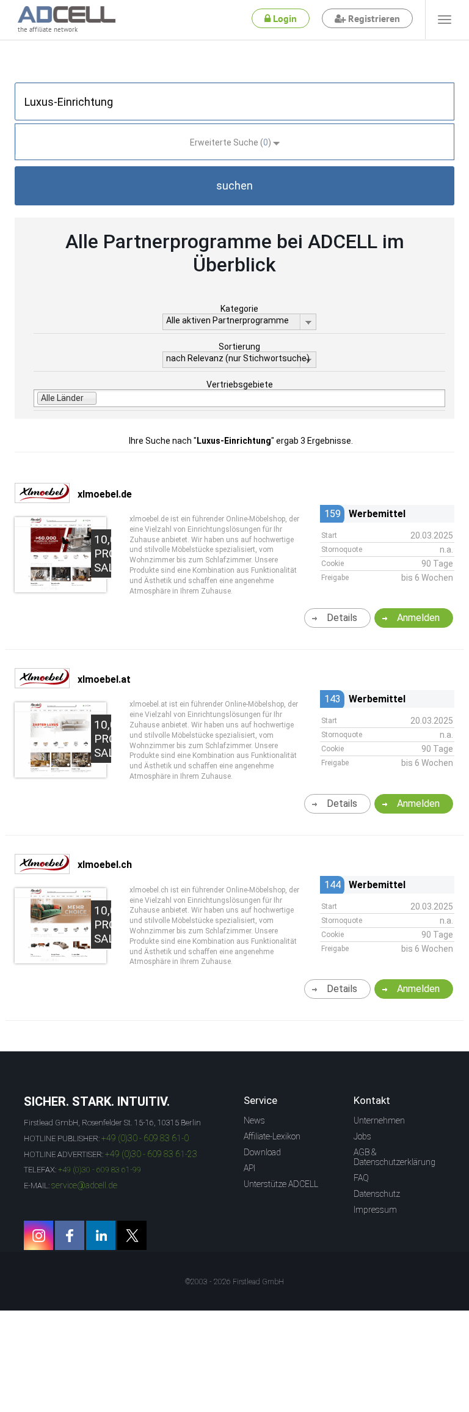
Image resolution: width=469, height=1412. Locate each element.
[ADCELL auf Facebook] (69, 1235)
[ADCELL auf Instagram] (38, 1235)
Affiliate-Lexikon (272, 1136)
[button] (234, 185)
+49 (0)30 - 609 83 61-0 (145, 1138)
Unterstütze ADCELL (281, 1184)
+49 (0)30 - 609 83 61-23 (151, 1154)
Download (262, 1152)
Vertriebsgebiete (239, 384)
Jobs (362, 1136)
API (249, 1168)
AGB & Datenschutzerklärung (394, 1157)
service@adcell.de (84, 1185)
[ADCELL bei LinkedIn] (100, 1235)
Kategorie (239, 309)
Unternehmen (379, 1120)
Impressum (375, 1210)
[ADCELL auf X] (132, 1235)
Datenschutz (377, 1194)
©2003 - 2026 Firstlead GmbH (234, 1282)
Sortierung (239, 346)
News (254, 1120)
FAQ (361, 1178)
